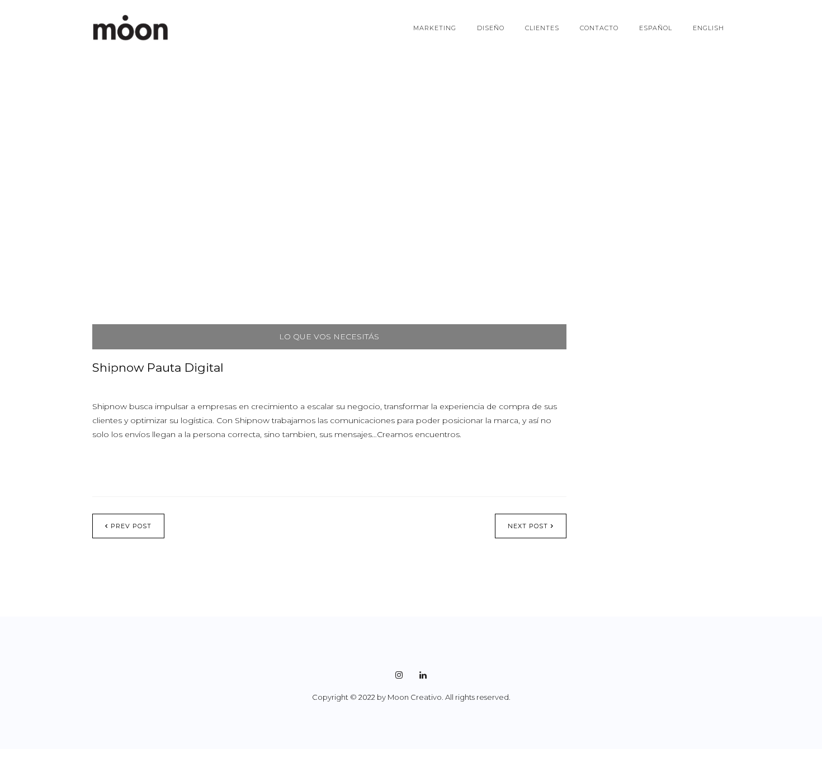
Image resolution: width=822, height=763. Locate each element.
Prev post (131, 526)
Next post (528, 526)
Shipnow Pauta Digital (158, 368)
